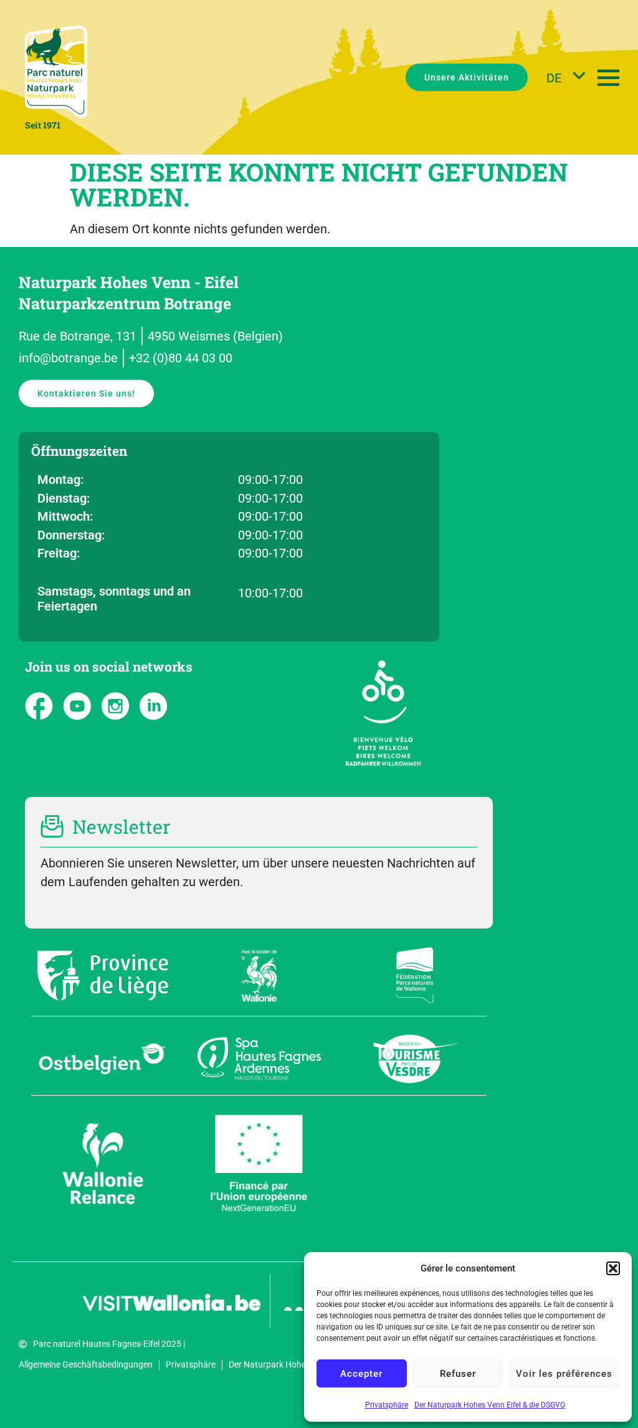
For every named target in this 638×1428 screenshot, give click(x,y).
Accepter (361, 1373)
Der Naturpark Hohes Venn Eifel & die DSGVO (489, 1405)
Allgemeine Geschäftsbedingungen (86, 1364)
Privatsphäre (386, 1405)
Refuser (458, 1373)
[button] (613, 1268)
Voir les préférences (564, 1373)
